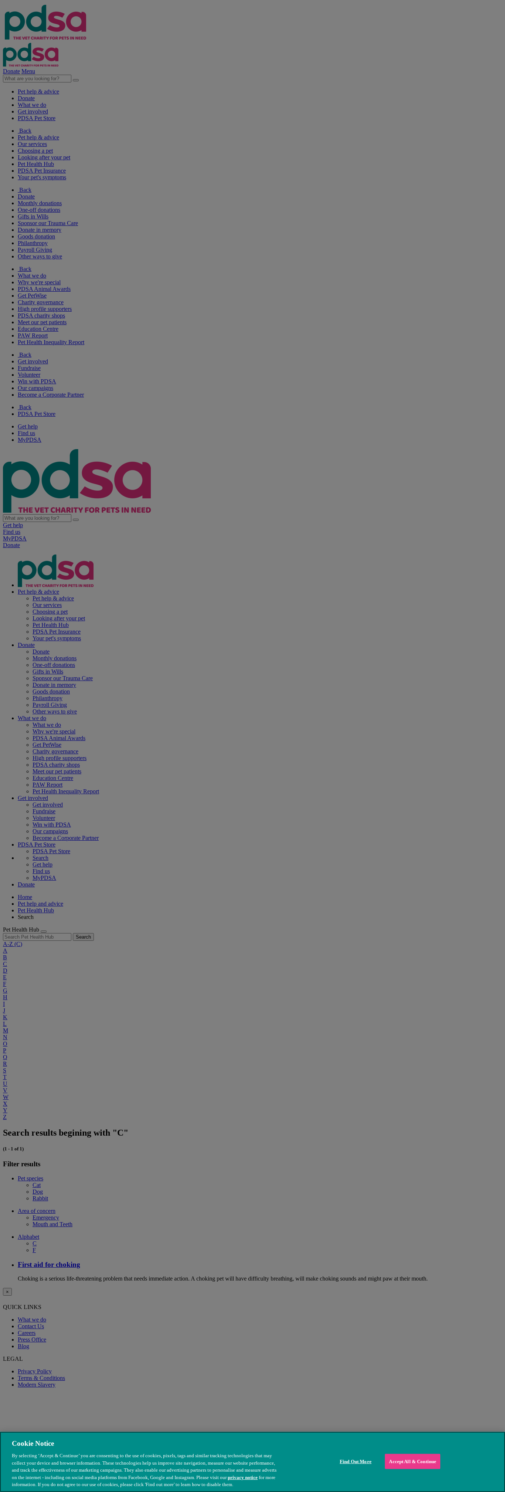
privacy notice (243, 1477)
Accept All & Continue (412, 1461)
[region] (252, 1462)
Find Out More (356, 1461)
